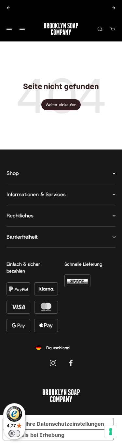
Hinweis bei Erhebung (36, 435)
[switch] (14, 433)
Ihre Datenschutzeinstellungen (64, 423)
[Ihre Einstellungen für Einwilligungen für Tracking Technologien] (110, 431)
